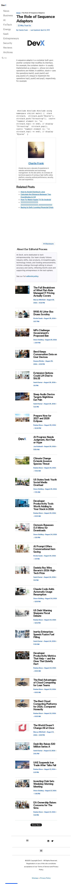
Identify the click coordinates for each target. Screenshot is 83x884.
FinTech (6, 24)
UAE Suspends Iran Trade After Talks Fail (44, 764)
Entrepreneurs (6, 38)
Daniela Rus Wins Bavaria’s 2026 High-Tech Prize (44, 570)
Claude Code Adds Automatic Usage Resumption (43, 592)
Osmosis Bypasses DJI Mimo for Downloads (43, 527)
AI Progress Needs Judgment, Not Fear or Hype (44, 439)
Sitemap (35, 878)
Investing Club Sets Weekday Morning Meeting (43, 784)
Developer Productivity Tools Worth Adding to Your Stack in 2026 (43, 505)
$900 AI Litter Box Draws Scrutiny (43, 313)
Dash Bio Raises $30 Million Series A (44, 745)
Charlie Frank (36, 163)
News (6, 10)
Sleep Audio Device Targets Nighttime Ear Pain (44, 397)
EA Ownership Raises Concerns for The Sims (44, 805)
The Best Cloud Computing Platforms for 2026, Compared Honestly (45, 705)
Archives (6, 52)
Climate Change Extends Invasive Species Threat (42, 461)
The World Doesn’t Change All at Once (43, 726)
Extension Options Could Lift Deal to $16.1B (43, 375)
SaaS (5, 33)
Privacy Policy (45, 878)
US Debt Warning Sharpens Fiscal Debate (42, 613)
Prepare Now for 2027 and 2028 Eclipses (42, 418)
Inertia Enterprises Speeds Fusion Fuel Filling (43, 634)
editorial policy (32, 276)
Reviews (6, 47)
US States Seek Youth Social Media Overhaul (45, 482)
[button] (36, 825)
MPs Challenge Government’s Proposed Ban (41, 333)
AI (4, 20)
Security (6, 43)
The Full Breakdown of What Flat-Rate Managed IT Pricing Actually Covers (44, 291)
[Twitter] (52, 841)
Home (18, 13)
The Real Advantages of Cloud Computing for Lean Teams (44, 682)
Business (6, 15)
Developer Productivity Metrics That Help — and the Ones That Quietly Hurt (44, 658)
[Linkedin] (48, 841)
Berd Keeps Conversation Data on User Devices (45, 354)
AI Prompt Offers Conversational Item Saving (44, 549)
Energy (6, 29)
